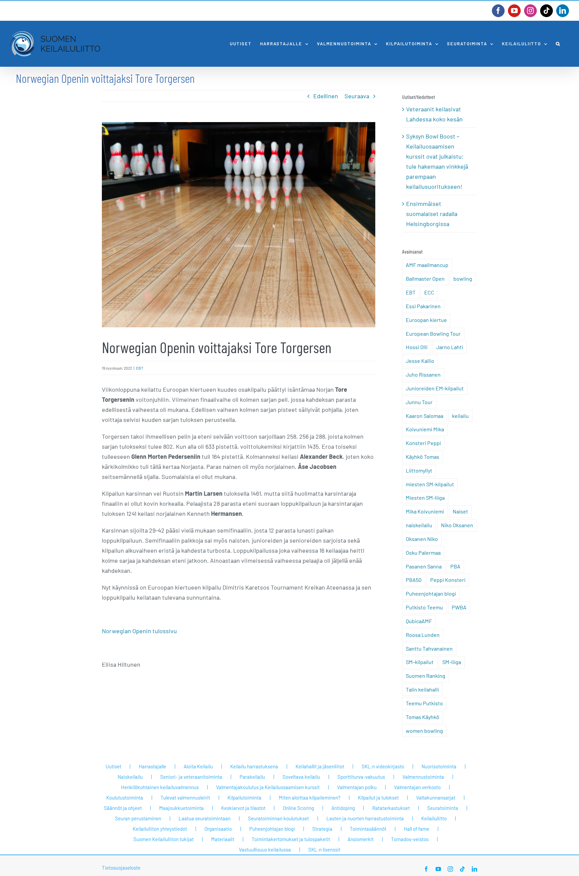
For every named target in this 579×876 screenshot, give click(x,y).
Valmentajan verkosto (417, 787)
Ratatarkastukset (391, 808)
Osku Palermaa (423, 552)
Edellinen (325, 96)
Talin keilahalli (422, 689)
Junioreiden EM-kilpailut (435, 388)
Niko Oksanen (457, 525)
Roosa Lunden (423, 635)
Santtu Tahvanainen (429, 648)
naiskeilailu (419, 525)
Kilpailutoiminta (244, 798)
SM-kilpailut (420, 662)
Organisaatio (218, 829)
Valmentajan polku (357, 787)
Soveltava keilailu (301, 777)
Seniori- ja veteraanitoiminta (191, 777)
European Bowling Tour (433, 333)
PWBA (459, 607)
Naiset (460, 511)
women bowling (424, 730)
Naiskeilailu (130, 777)
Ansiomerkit (360, 839)
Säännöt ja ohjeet (123, 808)
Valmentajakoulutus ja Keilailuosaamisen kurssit (268, 787)
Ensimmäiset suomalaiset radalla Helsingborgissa (431, 213)
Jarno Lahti (449, 347)
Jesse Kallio (420, 361)
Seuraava (356, 96)
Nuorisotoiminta (439, 766)
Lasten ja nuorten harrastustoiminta (365, 818)
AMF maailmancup (427, 265)
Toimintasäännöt (368, 829)
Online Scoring (298, 808)
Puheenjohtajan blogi (431, 593)
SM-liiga (451, 662)
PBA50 (414, 580)
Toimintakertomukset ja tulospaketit (291, 839)
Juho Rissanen (423, 374)
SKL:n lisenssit (324, 849)
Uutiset (113, 766)
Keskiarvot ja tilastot (243, 808)
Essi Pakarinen (423, 306)
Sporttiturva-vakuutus (361, 777)
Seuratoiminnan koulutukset (278, 818)
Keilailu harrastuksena (254, 766)
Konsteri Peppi (423, 443)
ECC (429, 292)
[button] (558, 44)
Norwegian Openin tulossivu (139, 631)
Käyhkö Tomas (422, 456)
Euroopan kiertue (426, 320)
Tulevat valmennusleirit (185, 798)
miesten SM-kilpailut (430, 484)
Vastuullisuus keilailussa (265, 849)
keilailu (460, 416)
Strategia (322, 829)
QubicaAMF (419, 621)
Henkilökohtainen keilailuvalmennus (160, 787)
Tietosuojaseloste (121, 868)
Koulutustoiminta (124, 798)
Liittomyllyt (419, 470)
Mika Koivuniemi (425, 511)
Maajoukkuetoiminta (181, 808)
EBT (139, 368)
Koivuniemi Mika (425, 429)
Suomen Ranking (425, 675)
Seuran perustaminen (138, 818)
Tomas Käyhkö (422, 717)
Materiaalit (222, 839)
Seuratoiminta (442, 808)
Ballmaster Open (425, 278)
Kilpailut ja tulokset (378, 798)
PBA (455, 566)
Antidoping (343, 808)
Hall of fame (416, 829)
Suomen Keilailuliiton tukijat (163, 839)
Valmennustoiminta (423, 777)
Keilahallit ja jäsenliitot (320, 766)
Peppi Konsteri (447, 580)
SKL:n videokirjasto (383, 766)
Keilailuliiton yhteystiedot (160, 829)
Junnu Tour (419, 402)
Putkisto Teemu (424, 607)
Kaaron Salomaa (424, 416)
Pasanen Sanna (424, 566)
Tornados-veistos (410, 839)
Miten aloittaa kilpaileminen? (309, 798)
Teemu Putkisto (424, 703)
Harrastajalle (152, 766)
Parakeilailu (252, 777)
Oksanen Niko (422, 539)
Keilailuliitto (434, 818)
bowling (462, 278)
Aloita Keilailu (198, 766)
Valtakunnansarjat (435, 798)
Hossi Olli (417, 347)
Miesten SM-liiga (425, 497)
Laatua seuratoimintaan (205, 818)
